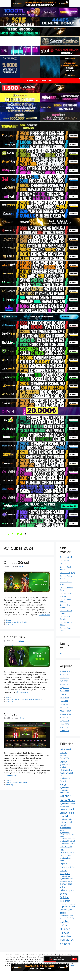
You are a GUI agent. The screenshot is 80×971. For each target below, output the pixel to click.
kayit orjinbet (66, 770)
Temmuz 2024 (65, 714)
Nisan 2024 (64, 724)
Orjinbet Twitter (67, 906)
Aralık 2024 (64, 698)
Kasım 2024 (64, 701)
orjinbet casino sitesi (65, 829)
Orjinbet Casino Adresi (19, 782)
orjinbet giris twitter (67, 843)
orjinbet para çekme (67, 892)
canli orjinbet (63, 755)
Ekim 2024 (64, 704)
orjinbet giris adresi (67, 841)
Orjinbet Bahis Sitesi (67, 798)
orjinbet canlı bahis (67, 819)
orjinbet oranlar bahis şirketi (67, 881)
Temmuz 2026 (65, 671)
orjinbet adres (65, 778)
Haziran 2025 (65, 684)
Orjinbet (8, 620)
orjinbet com (65, 833)
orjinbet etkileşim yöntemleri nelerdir (67, 835)
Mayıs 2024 (64, 721)
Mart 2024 (64, 727)
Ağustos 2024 (65, 711)
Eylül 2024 (64, 708)
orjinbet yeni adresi (66, 911)
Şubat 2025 (64, 691)
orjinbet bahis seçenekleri (65, 791)
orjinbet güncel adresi (67, 865)
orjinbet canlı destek (66, 823)
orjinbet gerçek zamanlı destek (67, 838)
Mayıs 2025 (64, 688)
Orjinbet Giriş (14, 637)
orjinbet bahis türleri (67, 804)
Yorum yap (9, 624)
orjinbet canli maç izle (67, 814)
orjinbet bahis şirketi (65, 806)
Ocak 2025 (64, 694)
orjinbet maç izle (66, 879)
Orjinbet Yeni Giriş (67, 918)
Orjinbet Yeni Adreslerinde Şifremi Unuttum (29, 699)
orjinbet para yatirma (66, 885)
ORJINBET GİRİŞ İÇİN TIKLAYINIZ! (40, 81)
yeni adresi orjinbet (67, 942)
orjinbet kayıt (65, 876)
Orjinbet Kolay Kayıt (67, 573)
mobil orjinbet (66, 773)
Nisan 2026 (64, 678)
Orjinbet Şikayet (65, 931)
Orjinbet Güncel (16, 562)
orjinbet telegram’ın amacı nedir (68, 904)
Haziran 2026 (65, 675)
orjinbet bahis (65, 788)
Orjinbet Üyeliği (22, 622)
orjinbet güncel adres (65, 859)
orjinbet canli (67, 809)
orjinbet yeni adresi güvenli (66, 915)
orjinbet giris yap (66, 848)
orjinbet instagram (65, 872)
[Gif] (40, 222)
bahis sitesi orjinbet (65, 751)
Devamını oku (44, 615)
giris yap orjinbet (65, 760)
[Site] (40, 135)
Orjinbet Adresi (66, 557)
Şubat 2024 (64, 731)
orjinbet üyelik (64, 923)
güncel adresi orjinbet (65, 766)
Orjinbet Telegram (65, 899)
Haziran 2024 (65, 717)
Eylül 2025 (64, 681)
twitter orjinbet (65, 936)
